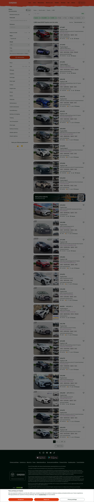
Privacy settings (72, 499)
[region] (47, 495)
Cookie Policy (42, 494)
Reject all (46, 499)
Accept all (21, 499)
